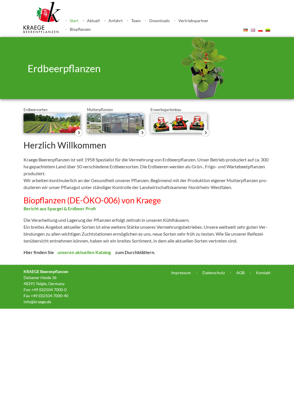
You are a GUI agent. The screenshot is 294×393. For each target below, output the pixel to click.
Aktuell (93, 20)
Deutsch (245, 30)
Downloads (159, 20)
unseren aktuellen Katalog (84, 252)
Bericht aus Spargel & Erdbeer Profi (60, 208)
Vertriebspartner (193, 20)
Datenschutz (213, 272)
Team (136, 20)
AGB (240, 272)
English (253, 30)
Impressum (181, 272)
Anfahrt (116, 20)
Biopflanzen (80, 29)
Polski (260, 30)
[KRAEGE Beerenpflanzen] (42, 31)
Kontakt (263, 272)
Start (74, 20)
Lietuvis (267, 30)
